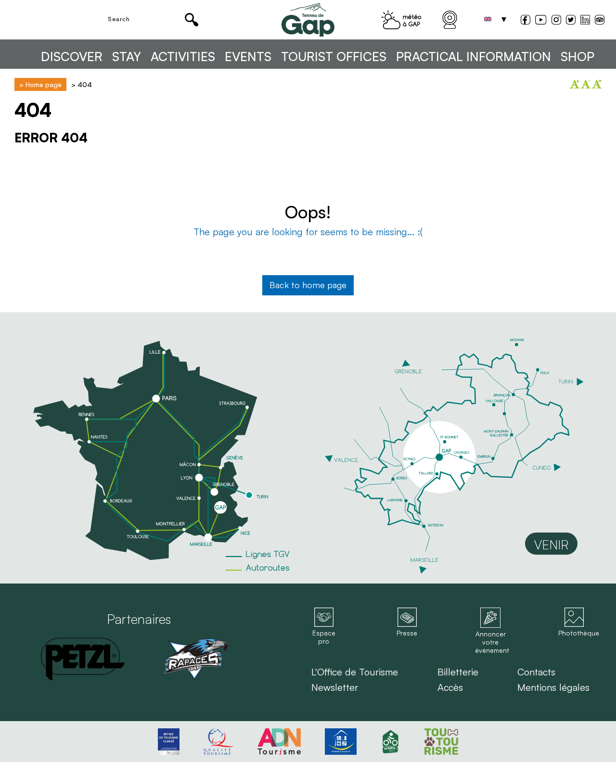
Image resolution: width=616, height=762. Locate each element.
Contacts (536, 672)
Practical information (473, 56)
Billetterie (457, 672)
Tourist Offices (333, 56)
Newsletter (334, 687)
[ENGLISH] (487, 19)
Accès (450, 687)
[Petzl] (82, 659)
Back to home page (308, 284)
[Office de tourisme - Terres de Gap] (308, 20)
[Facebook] (525, 21)
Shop (577, 56)
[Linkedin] (585, 20)
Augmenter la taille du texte (574, 84)
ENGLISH (487, 19)
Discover (72, 56)
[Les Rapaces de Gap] (195, 659)
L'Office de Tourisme (354, 672)
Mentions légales (553, 687)
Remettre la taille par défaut (597, 84)
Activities (183, 56)
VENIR (551, 544)
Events (248, 56)
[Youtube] (540, 21)
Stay (126, 56)
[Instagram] (556, 21)
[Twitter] (571, 21)
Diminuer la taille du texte (585, 84)
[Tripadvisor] (599, 21)
